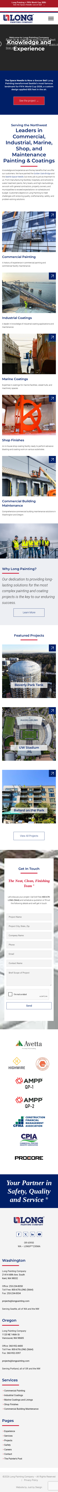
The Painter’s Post (13, 1458)
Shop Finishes (13, 440)
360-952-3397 (14, 1353)
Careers (8, 1449)
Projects (8, 1440)
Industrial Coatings (17, 318)
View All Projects (29, 835)
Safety (7, 1445)
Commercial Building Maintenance (21, 1409)
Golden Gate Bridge (42, 173)
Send (29, 1005)
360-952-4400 (16, 1346)
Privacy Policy (31, 1480)
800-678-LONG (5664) (22, 1289)
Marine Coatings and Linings (18, 1399)
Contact (8, 1454)
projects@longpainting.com (15, 1301)
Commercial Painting (19, 257)
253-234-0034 (14, 1293)
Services (8, 1435)
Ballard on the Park (29, 810)
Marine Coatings (15, 379)
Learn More (29, 612)
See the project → (29, 100)
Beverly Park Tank (29, 685)
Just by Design (34, 1487)
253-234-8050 (16, 1286)
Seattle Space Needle (14, 177)
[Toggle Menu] (51, 18)
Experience (9, 1431)
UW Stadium (29, 748)
